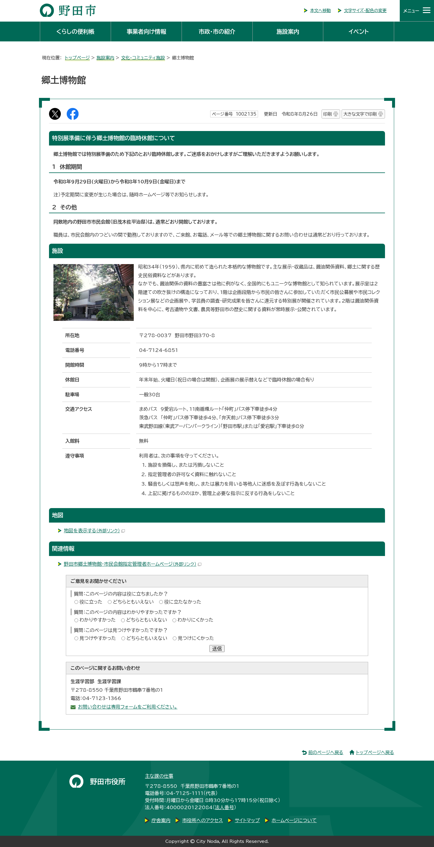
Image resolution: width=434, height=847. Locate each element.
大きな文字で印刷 (359, 114)
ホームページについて (294, 820)
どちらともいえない (133, 601)
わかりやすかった (97, 620)
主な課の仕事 (159, 776)
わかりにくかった (195, 620)
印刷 (327, 114)
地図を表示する (92, 530)
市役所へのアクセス (202, 820)
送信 (217, 648)
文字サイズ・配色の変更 (365, 10)
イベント (359, 31)
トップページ (77, 58)
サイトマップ (247, 820)
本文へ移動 (320, 10)
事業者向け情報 (146, 31)
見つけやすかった (97, 638)
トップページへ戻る (375, 752)
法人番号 (224, 807)
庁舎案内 (160, 820)
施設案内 (288, 31)
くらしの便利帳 (75, 31)
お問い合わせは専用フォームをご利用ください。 (127, 706)
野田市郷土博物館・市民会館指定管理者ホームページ (130, 564)
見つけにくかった (196, 638)
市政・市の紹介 (217, 31)
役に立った (90, 601)
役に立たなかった (182, 601)
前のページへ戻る (325, 752)
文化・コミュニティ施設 (143, 58)
